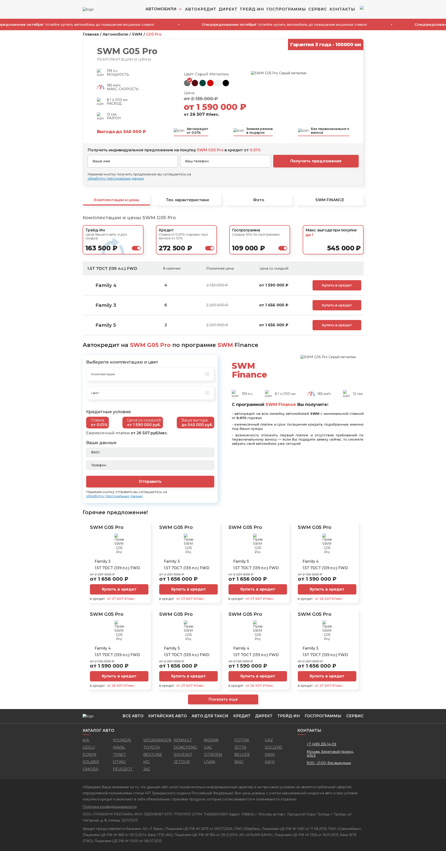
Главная (91, 34)
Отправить (150, 481)
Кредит (242, 716)
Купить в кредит (337, 285)
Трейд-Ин (252, 9)
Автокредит (200, 9)
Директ (228, 9)
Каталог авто (98, 730)
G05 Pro (154, 34)
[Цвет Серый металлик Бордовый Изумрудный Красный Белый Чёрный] (150, 393)
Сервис (317, 9)
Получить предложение (316, 161)
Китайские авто (167, 716)
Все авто (133, 716)
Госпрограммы (286, 9)
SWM (137, 34)
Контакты (342, 9)
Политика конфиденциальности (110, 807)
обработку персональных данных (116, 178)
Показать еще (223, 699)
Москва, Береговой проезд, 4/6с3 (330, 753)
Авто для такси (210, 716)
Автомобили (115, 34)
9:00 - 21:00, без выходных (329, 763)
